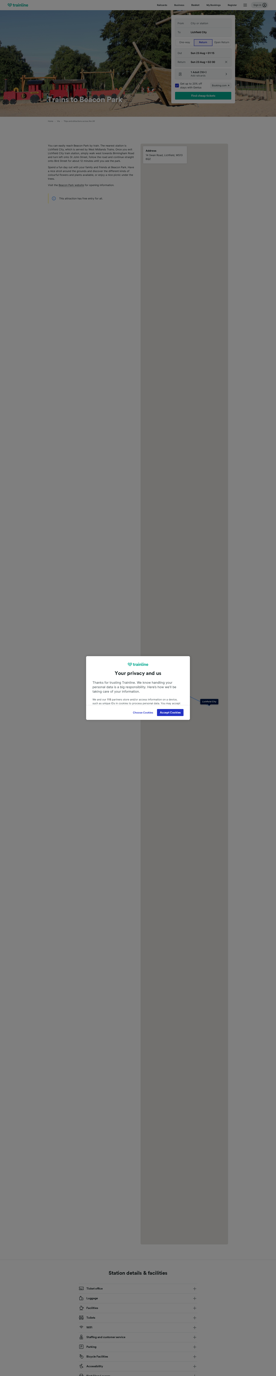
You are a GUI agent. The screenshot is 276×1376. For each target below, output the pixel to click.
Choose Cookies (143, 712)
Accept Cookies (170, 712)
